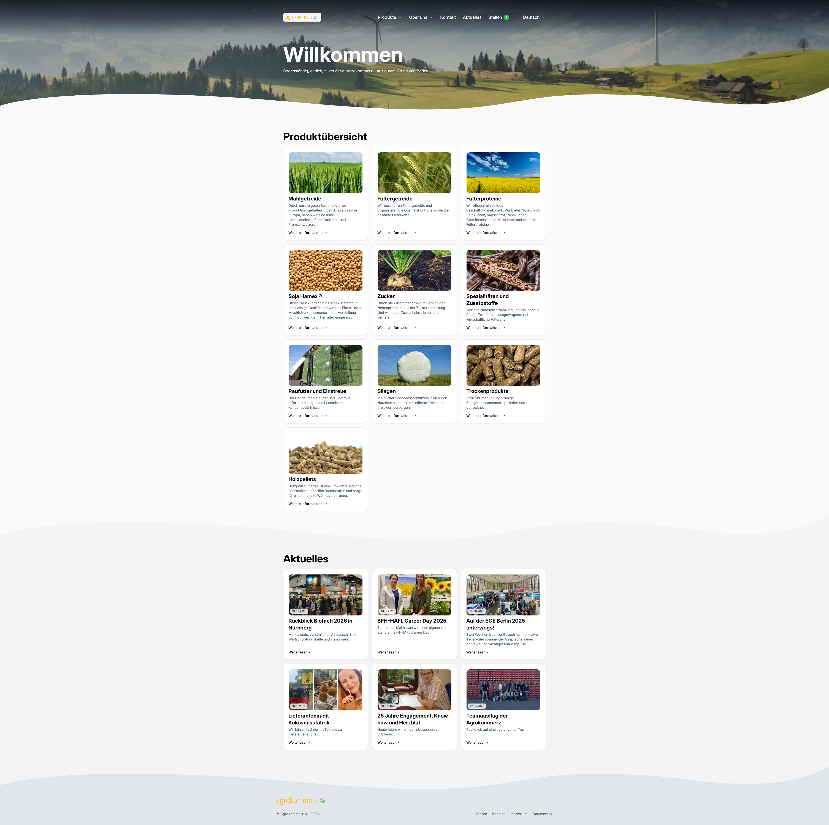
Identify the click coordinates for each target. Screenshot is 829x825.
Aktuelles (472, 17)
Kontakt (448, 17)
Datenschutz (543, 814)
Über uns (418, 17)
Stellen (495, 17)
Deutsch (531, 17)
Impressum (518, 814)
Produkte (387, 17)
